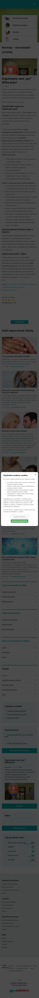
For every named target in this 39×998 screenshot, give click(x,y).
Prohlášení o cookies (16, 512)
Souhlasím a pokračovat (19, 521)
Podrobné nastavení (19, 517)
